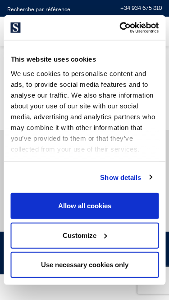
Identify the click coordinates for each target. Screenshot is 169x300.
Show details (120, 177)
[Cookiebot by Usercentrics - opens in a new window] (120, 27)
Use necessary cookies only (84, 265)
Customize (79, 235)
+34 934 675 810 (141, 8)
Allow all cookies (84, 206)
